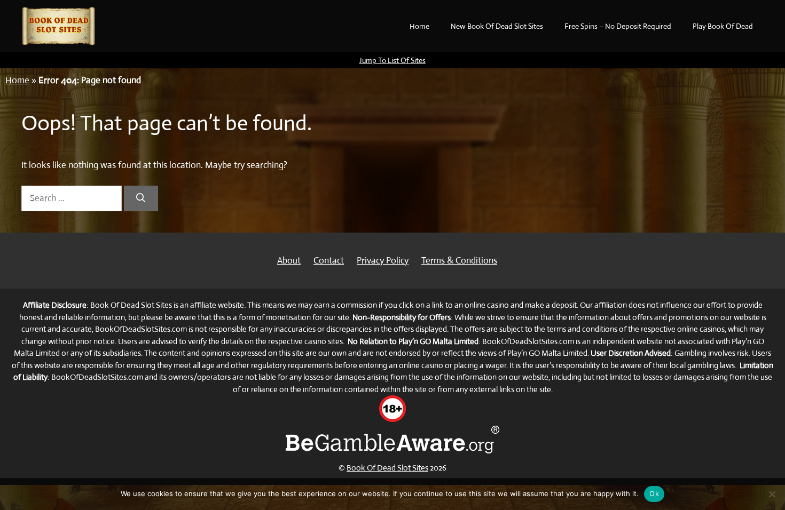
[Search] (141, 198)
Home (419, 26)
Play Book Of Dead (723, 26)
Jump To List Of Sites (392, 60)
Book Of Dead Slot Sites (387, 468)
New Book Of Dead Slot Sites (497, 26)
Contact (328, 260)
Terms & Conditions (459, 260)
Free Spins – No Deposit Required (617, 26)
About (289, 260)
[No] (771, 494)
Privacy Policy (383, 260)
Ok (654, 493)
